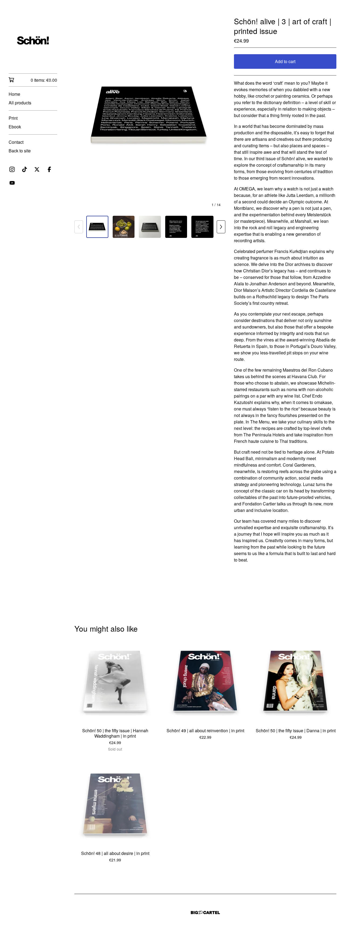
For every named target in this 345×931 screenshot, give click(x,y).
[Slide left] (78, 226)
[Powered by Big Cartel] (205, 912)
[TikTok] (24, 169)
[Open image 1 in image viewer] (149, 113)
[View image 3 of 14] (150, 227)
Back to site (20, 151)
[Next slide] (217, 113)
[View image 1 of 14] (97, 227)
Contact (16, 142)
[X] (36, 169)
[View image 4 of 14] (176, 227)
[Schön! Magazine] (33, 40)
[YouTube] (12, 182)
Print (13, 118)
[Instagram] (12, 169)
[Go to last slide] (82, 113)
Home (14, 94)
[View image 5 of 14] (202, 227)
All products (20, 103)
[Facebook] (49, 169)
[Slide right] (221, 226)
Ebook (15, 127)
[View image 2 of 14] (124, 227)
